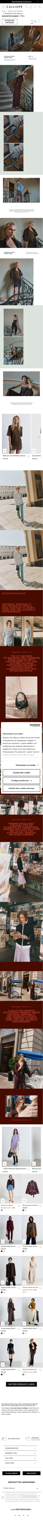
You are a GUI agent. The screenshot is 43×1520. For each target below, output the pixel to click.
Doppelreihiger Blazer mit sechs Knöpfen (9, 1246)
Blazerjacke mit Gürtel (30, 1205)
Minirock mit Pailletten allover (14, 456)
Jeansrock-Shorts (7, 1205)
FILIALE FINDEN (11, 1473)
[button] (3, 6)
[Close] (37, 1)
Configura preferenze (20, 780)
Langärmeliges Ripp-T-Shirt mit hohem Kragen (9, 1328)
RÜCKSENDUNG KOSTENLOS (21, 2)
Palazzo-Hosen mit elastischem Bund (31, 1287)
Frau (3, 11)
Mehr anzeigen (6, 1414)
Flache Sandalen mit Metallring (31, 1369)
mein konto (31, 1473)
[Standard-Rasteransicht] (35, 21)
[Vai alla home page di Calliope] (14, 6)
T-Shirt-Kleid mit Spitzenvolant (14, 1169)
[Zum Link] (21, 69)
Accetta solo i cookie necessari (21, 788)
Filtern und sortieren (10, 21)
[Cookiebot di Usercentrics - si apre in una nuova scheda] (30, 725)
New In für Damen (15, 11)
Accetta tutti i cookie (21, 773)
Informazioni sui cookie (25, 765)
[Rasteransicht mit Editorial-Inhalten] (31, 21)
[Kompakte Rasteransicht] (39, 21)
